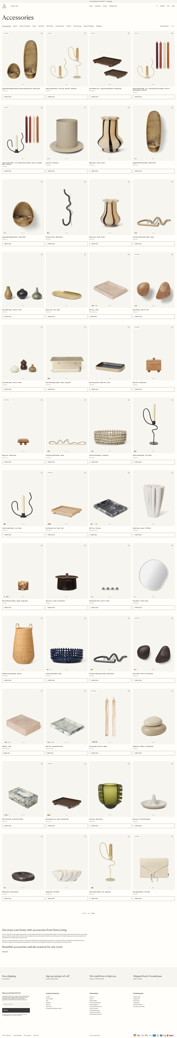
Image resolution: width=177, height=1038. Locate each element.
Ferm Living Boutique (95, 1002)
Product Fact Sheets (95, 1012)
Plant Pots (41, 26)
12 (89, 913)
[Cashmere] (48, 159)
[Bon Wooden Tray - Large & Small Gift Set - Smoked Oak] (110, 59)
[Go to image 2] (67, 84)
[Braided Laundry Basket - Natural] (23, 643)
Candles (68, 26)
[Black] (49, 378)
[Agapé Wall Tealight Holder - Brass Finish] (23, 207)
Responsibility (93, 1000)
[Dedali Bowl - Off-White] (67, 862)
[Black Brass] (48, 233)
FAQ (47, 1000)
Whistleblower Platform (96, 1014)
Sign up (6, 1010)
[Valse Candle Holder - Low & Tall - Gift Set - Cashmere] (67, 59)
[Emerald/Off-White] (94, 306)
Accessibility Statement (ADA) (54, 1008)
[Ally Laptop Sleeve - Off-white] (154, 862)
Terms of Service (6, 1035)
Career (91, 998)
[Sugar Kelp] (96, 306)
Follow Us (35, 1035)
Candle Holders (59, 26)
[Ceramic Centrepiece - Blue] (67, 643)
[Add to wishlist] (42, 33)
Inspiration (98, 6)
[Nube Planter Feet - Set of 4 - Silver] (110, 571)
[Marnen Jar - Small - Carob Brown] (67, 571)
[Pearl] (91, 306)
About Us (92, 997)
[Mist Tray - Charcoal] (110, 498)
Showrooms (136, 1000)
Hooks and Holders (24, 26)
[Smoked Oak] (50, 524)
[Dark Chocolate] (96, 742)
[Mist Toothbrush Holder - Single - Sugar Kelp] (23, 571)
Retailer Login (136, 997)
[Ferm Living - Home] (4, 6)
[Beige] (91, 742)
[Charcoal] (92, 306)
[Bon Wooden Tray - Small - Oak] (67, 498)
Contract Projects (138, 1004)
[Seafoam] (95, 306)
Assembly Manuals (95, 1010)
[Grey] (49, 159)
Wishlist (162, 6)
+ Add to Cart (7, 97)
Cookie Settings (17, 1035)
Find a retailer (49, 998)
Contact (48, 997)
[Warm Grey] (95, 742)
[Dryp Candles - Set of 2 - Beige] (110, 716)
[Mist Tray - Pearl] (110, 280)
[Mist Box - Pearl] (23, 716)
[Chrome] (136, 597)
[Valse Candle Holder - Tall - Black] (154, 425)
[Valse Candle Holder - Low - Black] (23, 498)
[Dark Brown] (136, 306)
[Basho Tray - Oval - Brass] (67, 280)
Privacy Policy (6, 1015)
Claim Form (49, 1006)
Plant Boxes (49, 26)
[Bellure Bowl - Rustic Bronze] (23, 862)
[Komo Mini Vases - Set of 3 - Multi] (23, 352)
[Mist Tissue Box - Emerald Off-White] (23, 789)
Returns (48, 1004)
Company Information (139, 1006)
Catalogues (136, 1002)
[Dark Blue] (94, 742)
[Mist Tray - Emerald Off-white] (67, 716)
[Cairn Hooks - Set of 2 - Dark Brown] (154, 643)
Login (173, 6)
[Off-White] (94, 451)
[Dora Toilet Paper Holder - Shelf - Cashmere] (67, 352)
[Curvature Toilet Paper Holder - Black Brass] (110, 643)
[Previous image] (4, 58)
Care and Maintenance (96, 1006)
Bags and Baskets (89, 26)
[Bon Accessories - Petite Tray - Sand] (110, 352)
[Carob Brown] (92, 597)
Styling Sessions (94, 1004)
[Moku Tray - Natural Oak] (23, 425)
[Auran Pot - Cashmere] (67, 133)
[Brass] (135, 159)
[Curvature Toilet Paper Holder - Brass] (154, 207)
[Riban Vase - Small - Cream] (110, 207)
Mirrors (15, 26)
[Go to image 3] (111, 84)
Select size (94, 316)
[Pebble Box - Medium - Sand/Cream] (154, 716)
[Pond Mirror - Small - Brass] (154, 571)
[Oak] (135, 306)
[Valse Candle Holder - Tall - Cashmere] (110, 862)
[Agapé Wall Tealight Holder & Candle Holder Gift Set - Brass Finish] (23, 59)
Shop (91, 6)
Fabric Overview (94, 1008)
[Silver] (91, 597)
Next (93, 913)
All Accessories (6, 26)
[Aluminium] (136, 159)
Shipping (48, 1002)
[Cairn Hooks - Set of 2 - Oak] (154, 280)
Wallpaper (99, 26)
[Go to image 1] (22, 84)
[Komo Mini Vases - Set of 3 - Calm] (23, 280)
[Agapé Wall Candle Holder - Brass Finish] (154, 133)
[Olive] (92, 742)
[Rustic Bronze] (4, 888)
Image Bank (136, 998)
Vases (34, 26)
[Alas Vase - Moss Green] (110, 789)
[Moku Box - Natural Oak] (154, 352)
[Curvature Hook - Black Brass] (67, 207)
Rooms (105, 6)
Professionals (113, 6)
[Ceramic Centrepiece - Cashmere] (110, 425)
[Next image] (42, 58)
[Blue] (92, 451)
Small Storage (77, 26)
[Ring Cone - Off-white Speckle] (154, 789)
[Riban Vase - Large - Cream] (110, 133)
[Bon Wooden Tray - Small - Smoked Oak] (67, 789)
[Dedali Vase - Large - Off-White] (154, 498)
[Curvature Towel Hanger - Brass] (67, 425)
